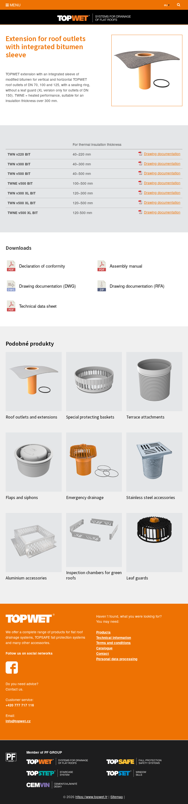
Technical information (113, 637)
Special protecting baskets (90, 417)
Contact (102, 653)
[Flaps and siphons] (34, 462)
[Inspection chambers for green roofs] (94, 540)
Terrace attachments (145, 417)
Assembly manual (126, 266)
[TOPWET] (94, 20)
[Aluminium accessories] (34, 542)
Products (103, 632)
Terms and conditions (113, 642)
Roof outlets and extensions (31, 417)
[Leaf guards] (154, 542)
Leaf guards (137, 578)
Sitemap (116, 796)
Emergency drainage (85, 497)
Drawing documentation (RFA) (137, 286)
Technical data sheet (38, 306)
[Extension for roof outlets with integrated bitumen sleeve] (146, 70)
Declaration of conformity (42, 266)
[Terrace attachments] (154, 381)
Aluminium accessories (26, 578)
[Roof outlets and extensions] (34, 381)
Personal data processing (116, 659)
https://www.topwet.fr (91, 796)
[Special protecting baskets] (94, 381)
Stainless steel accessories (150, 497)
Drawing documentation (162, 153)
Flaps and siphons (22, 497)
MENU (15, 4)
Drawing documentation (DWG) (47, 286)
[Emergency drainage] (94, 462)
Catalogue (104, 648)
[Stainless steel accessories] (154, 462)
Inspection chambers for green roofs (94, 575)
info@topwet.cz (18, 721)
